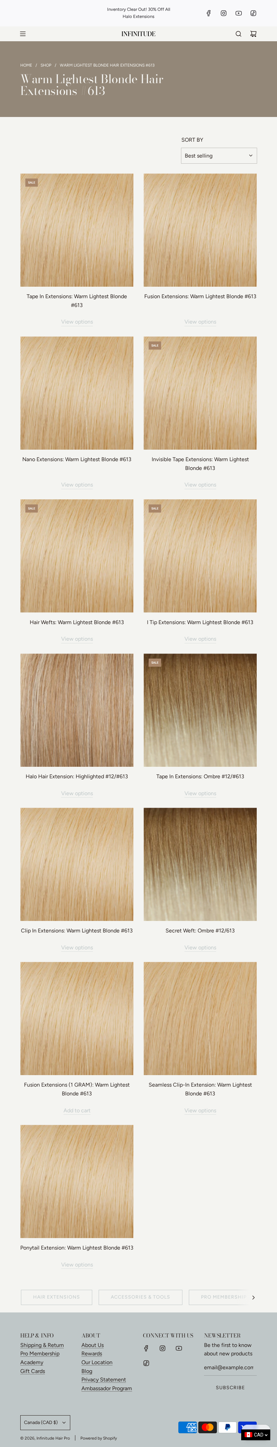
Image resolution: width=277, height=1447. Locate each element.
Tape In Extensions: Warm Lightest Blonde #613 (77, 300)
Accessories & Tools (140, 1297)
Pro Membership (39, 1353)
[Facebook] (208, 13)
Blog (86, 1371)
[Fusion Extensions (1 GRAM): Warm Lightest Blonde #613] (76, 1018)
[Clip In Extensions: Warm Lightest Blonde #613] (76, 864)
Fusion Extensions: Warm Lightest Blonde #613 (200, 296)
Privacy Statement (103, 1379)
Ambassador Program (106, 1388)
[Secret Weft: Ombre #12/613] (200, 864)
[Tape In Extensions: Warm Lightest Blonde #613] (76, 230)
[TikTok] (253, 13)
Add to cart (77, 1110)
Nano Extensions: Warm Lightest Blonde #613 (76, 459)
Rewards (91, 1353)
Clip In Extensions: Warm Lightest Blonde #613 (77, 930)
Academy (31, 1362)
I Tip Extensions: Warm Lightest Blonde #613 (200, 622)
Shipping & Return (42, 1345)
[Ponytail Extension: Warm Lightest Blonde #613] (76, 1181)
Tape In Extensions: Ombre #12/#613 (200, 776)
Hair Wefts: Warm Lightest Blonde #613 (77, 622)
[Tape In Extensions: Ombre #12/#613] (200, 710)
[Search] (238, 33)
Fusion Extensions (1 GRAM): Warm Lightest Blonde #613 (77, 1089)
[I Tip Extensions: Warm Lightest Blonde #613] (200, 556)
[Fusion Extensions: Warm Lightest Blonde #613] (200, 230)
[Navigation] (22, 33)
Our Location (96, 1362)
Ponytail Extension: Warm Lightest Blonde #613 (76, 1247)
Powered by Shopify (98, 1438)
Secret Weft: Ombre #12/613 (200, 930)
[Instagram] (223, 13)
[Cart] (253, 33)
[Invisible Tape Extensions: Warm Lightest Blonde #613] (200, 393)
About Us (92, 1345)
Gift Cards (32, 1371)
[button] (253, 1297)
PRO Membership (224, 1297)
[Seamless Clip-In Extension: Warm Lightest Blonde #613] (200, 1018)
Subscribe (230, 1388)
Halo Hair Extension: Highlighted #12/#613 (77, 776)
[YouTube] (238, 13)
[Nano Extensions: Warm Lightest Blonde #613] (76, 393)
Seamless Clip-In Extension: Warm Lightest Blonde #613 (200, 1089)
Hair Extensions (56, 1297)
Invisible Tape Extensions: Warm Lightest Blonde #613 (200, 463)
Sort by (192, 140)
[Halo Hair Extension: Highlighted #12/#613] (76, 710)
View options (77, 321)
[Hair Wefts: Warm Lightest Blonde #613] (76, 556)
